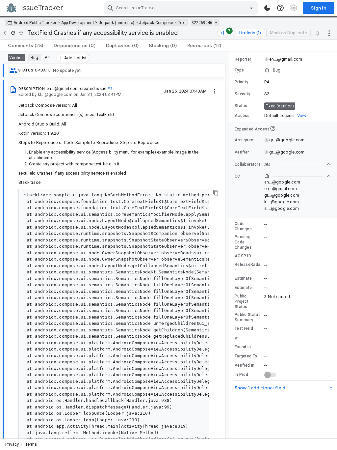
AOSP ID (243, 256)
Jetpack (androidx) (116, 22)
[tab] (25, 45)
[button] (283, 70)
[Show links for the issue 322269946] (216, 22)
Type (239, 70)
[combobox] (181, 8)
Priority (241, 82)
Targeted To (246, 356)
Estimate (243, 278)
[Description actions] (214, 91)
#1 (109, 88)
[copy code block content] (216, 193)
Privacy (12, 444)
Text (182, 22)
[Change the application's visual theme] (267, 7)
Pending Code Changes (243, 242)
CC (237, 176)
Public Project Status (241, 301)
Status (241, 105)
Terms (31, 444)
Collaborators (248, 164)
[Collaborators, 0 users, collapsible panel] (297, 164)
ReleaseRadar (247, 267)
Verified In (244, 365)
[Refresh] (13, 33)
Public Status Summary (248, 317)
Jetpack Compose (156, 22)
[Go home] (5, 33)
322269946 (202, 22)
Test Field (244, 328)
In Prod (241, 374)
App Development (77, 22)
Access (242, 115)
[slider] (229, 244)
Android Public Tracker (35, 22)
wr (237, 337)
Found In (243, 347)
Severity (242, 94)
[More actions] (329, 33)
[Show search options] (251, 8)
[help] (280, 7)
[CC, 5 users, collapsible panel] (297, 176)
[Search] (111, 8)
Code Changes (243, 226)
